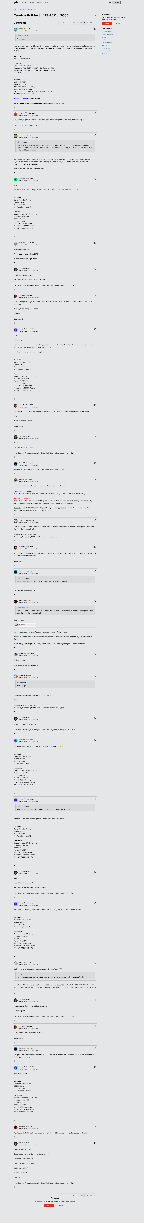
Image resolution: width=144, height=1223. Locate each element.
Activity (104, 37)
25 (70, 23)
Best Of (104, 53)
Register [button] (60, 1205)
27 (77, 23)
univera (19, 142)
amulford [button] (21, 135)
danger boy (21, 607)
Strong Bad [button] (22, 295)
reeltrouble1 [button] (22, 242)
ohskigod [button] (21, 479)
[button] (95, 15)
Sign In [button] (48, 1205)
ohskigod (20, 578)
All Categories (106, 31)
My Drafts (116, 45)
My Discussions (107, 42)
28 (81, 23)
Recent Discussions (108, 34)
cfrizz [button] (20, 962)
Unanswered (116, 51)
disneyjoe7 (20, 974)
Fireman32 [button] (22, 463)
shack (19, 683)
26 (74, 23)
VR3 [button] (20, 268)
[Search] (110, 2)
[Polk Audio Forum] (16, 2)
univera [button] (21, 28)
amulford (20, 36)
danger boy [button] (22, 520)
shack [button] (20, 600)
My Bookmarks (116, 40)
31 (91, 23)
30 (88, 23)
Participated (106, 48)
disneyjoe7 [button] (22, 178)
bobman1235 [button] (22, 653)
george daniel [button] (23, 113)
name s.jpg (21, 624)
